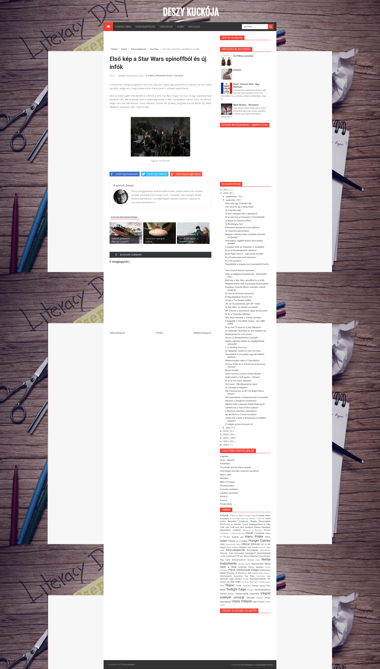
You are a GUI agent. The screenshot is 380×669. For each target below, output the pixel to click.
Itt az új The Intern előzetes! (238, 380)
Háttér (267, 537)
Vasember (255, 593)
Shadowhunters (258, 573)
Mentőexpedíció (239, 560)
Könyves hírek (227, 553)
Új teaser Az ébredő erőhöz (238, 220)
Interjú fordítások (232, 547)
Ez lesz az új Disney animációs (239, 293)
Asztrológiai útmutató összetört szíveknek (239, 471)
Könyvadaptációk (163, 75)
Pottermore (265, 570)
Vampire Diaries (227, 594)
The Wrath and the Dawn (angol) (235, 467)
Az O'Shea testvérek (243, 56)
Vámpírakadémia (262, 589)
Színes (246, 579)
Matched (254, 556)
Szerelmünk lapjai (263, 576)
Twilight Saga (236, 589)
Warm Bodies (259, 602)
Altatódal (224, 478)
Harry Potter (255, 536)
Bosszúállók (264, 521)
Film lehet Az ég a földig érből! (239, 207)
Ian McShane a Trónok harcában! (241, 414)
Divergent (265, 527)
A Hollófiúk (225, 463)
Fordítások (259, 533)
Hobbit (224, 540)
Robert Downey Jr (229, 573)
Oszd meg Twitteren (157, 174)
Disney (257, 527)
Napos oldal (225, 474)
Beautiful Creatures (239, 521)
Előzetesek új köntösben (253, 530)
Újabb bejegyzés (117, 333)
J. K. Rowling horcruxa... (236, 347)
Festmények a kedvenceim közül (233, 533)
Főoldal (159, 333)
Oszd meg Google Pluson (188, 174)
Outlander (243, 567)
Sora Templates (247, 665)
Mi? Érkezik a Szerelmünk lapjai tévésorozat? (246, 310)
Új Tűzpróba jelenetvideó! (237, 231)
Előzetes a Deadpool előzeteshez (240, 401)
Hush (223, 544)
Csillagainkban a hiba (259, 524)
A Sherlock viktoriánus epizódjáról (241, 411)
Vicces (252, 597)
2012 (226, 438)
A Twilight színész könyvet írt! (239, 424)
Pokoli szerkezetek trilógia (244, 570)
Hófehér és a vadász (238, 541)
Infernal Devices (251, 544)
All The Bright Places (238, 518)
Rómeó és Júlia (245, 573)
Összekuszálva (227, 485)
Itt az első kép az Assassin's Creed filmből (244, 217)
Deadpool (249, 527)
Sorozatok (239, 576)
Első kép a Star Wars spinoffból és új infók (245, 280)
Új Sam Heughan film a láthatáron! (241, 213)
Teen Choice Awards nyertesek (239, 270)
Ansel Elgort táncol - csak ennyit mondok (244, 254)
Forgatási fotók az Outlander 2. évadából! (244, 247)
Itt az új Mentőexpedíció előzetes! (241, 250)
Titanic (230, 585)
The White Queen (264, 582)
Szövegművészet (258, 579)
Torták (239, 586)
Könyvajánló (253, 550)
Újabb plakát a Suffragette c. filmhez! (242, 377)
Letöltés (223, 556)
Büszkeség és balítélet (231, 524)
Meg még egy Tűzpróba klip (238, 203)
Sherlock (267, 573)
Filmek (151, 75)
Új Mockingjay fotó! (234, 224)
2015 (226, 193)
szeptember (232, 196)
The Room (245, 582)
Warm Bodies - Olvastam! (246, 105)
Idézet (238, 544)
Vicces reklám (263, 598)
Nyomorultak (258, 564)
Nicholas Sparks (245, 564)
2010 (226, 445)
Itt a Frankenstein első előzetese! (240, 257)
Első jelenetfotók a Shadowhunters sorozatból (246, 397)
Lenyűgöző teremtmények (257, 553)
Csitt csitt (225, 527)
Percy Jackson (256, 567)
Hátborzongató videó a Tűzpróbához (242, 360)
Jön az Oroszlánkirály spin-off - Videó (242, 303)
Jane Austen (253, 547)
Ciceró (245, 524)
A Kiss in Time (237, 516)
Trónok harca (259, 585)
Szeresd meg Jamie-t (231, 579)
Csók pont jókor (237, 527)
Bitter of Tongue (227, 482)
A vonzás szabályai (229, 489)
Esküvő (267, 530)
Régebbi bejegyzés (202, 333)
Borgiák (254, 521)
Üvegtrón (250, 590)
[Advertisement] (164, 40)
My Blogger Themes (265, 665)
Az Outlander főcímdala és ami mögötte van (245, 331)
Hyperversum (231, 544)
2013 (226, 434)
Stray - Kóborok (227, 460)
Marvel (247, 556)
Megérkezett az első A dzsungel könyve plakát (246, 283)
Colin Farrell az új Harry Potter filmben (243, 373)
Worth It (223, 496)
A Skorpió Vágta (250, 516)
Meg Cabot (226, 560)
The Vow (254, 582)
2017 (226, 189)
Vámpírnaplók (242, 593)
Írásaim (243, 547)
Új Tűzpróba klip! (233, 210)
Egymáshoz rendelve (231, 530)
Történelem (247, 586)
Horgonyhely (226, 504)
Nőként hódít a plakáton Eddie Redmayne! (245, 404)
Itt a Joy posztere (233, 261)
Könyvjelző (240, 553)
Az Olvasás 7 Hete (254, 518)
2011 (225, 441)
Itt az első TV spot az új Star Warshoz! (243, 327)
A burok (225, 515)
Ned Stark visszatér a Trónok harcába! (243, 317)
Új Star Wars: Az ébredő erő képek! (241, 307)
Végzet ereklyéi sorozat (245, 595)
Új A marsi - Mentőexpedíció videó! (241, 384)
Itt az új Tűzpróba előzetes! (238, 314)
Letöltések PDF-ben (235, 556)
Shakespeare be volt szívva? (238, 334)
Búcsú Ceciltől (231, 370)
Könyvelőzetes (265, 550)
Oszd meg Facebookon (127, 174)
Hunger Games (259, 540)
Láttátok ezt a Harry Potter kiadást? (241, 407)
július (228, 427)
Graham (237, 70)
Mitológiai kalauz (254, 560)
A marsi (223, 500)
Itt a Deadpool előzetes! (236, 387)
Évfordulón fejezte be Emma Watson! (242, 227)
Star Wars (178, 75)
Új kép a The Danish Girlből (238, 300)
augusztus (231, 200)
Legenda (224, 456)
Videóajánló (226, 601)
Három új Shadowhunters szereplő (241, 337)
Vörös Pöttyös (242, 601)
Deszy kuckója (191, 12)
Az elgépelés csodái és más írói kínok (243, 351)
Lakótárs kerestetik (229, 493)
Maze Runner (264, 556)
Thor (222, 586)
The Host (235, 581)
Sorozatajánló (227, 576)
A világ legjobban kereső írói (238, 297)
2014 (226, 431)
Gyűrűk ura (238, 537)
